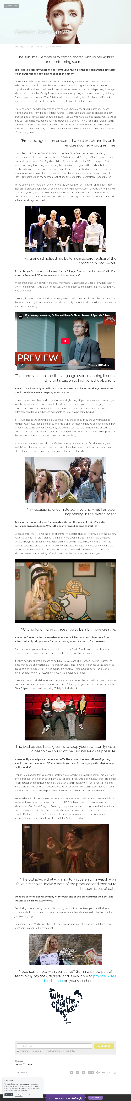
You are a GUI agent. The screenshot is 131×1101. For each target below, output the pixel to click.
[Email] (89, 1072)
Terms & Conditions (52, 1051)
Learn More (24, 1090)
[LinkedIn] (83, 1072)
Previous (19, 1061)
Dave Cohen (23, 1064)
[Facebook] (71, 1072)
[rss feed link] (92, 1072)
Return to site (12, 6)
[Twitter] (77, 1072)
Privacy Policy (69, 1051)
